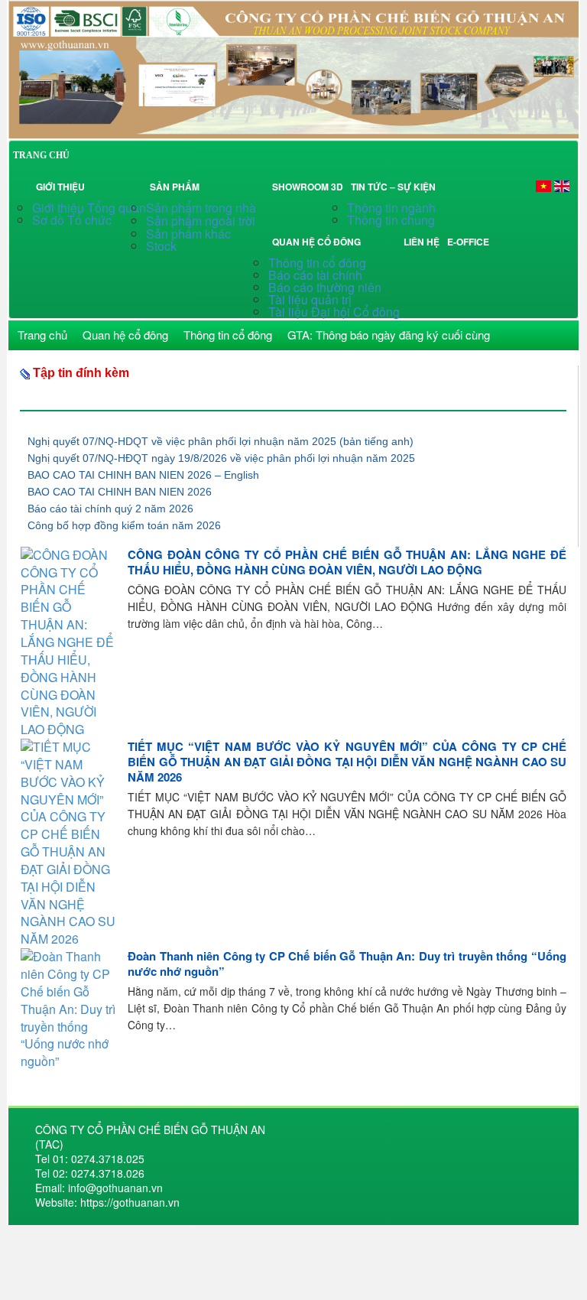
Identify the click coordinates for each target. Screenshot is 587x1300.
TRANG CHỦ (41, 155)
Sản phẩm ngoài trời (202, 220)
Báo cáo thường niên (324, 287)
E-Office (468, 242)
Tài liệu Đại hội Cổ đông (334, 311)
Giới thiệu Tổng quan (89, 207)
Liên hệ (421, 242)
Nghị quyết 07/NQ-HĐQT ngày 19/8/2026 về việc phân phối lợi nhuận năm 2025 (221, 458)
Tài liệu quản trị (310, 299)
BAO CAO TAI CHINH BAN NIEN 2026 (120, 492)
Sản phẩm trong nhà (202, 207)
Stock (161, 246)
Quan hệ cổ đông (318, 242)
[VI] (543, 185)
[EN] (561, 185)
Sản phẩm (177, 186)
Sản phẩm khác (188, 233)
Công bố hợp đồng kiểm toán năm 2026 (124, 525)
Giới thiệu (60, 186)
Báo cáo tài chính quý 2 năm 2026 (110, 508)
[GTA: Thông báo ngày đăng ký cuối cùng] (293, 67)
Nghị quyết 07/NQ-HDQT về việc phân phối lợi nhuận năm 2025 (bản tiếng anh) (220, 441)
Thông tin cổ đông (317, 262)
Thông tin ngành (391, 207)
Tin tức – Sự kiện (395, 186)
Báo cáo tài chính (315, 275)
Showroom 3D (307, 186)
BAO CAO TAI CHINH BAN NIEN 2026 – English (143, 475)
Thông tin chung (391, 220)
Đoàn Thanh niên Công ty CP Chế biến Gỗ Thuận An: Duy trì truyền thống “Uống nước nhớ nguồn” (347, 963)
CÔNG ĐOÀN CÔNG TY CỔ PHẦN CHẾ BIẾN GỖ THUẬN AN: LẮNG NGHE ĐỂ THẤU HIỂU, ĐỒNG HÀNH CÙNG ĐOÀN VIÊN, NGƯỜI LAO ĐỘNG (347, 562)
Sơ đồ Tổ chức (72, 220)
